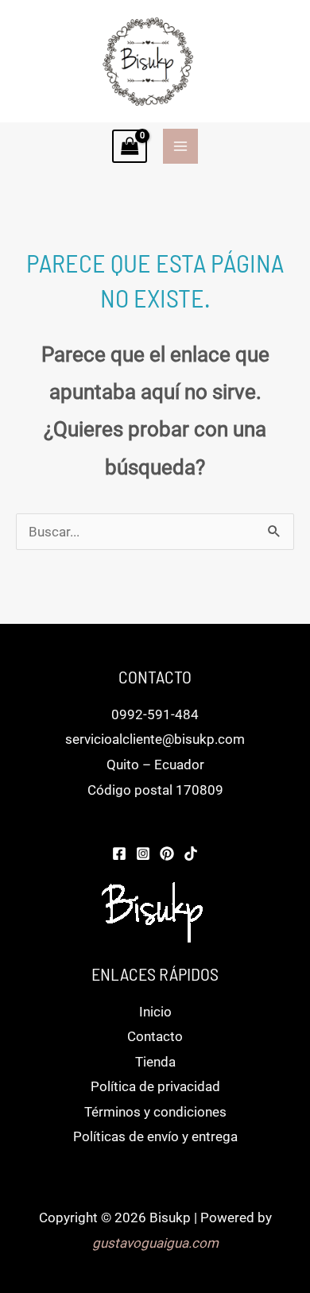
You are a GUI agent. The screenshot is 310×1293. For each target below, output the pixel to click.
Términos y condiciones (155, 1112)
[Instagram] (143, 853)
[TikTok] (191, 853)
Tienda (155, 1062)
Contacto (155, 1036)
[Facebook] (119, 853)
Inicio (155, 1012)
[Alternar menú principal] (180, 146)
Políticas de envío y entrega (155, 1136)
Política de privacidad (155, 1086)
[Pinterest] (167, 853)
